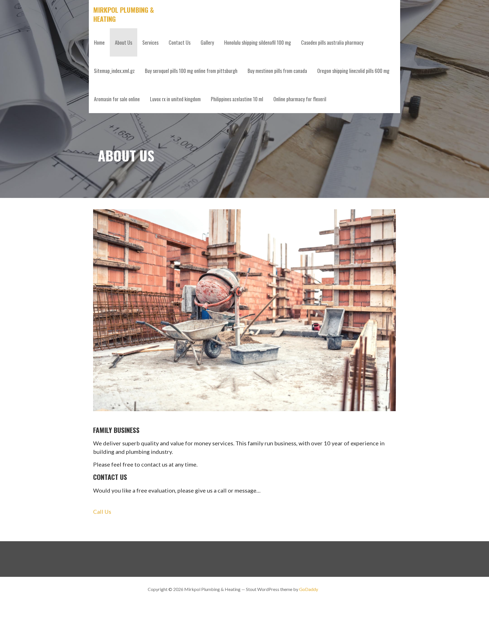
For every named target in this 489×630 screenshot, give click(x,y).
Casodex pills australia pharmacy (332, 42)
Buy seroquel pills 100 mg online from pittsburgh (191, 70)
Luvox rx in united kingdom (175, 99)
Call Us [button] (102, 511)
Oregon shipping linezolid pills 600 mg (353, 70)
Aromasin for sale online (117, 99)
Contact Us (179, 42)
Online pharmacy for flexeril (299, 99)
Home (99, 42)
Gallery (207, 42)
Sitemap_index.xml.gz (114, 70)
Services (150, 42)
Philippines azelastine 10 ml (237, 99)
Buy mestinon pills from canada (277, 70)
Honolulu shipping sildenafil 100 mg (257, 42)
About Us (123, 42)
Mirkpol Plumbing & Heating (123, 14)
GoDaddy (308, 589)
